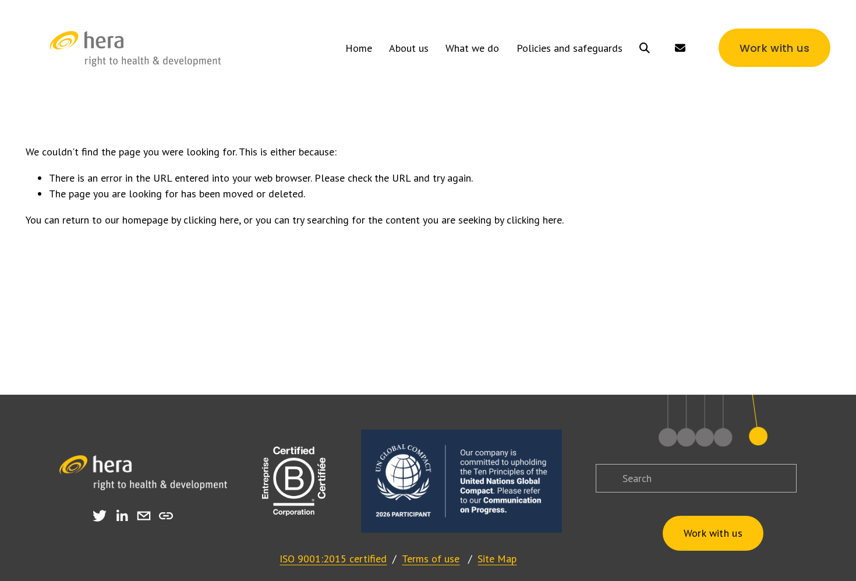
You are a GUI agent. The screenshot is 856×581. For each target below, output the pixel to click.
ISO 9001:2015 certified (333, 558)
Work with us (774, 48)
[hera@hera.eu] (144, 516)
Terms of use (430, 558)
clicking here (211, 219)
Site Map (497, 558)
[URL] (166, 516)
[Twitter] (100, 516)
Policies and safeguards (569, 48)
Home (358, 48)
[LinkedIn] (122, 516)
